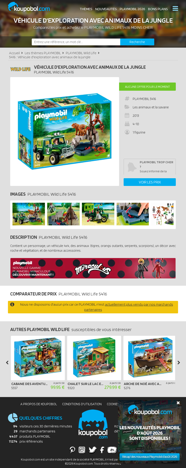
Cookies (113, 404)
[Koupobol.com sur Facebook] (102, 449)
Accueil (14, 53)
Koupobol (32, 7)
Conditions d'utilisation (82, 404)
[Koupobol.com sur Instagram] (82, 449)
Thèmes (86, 9)
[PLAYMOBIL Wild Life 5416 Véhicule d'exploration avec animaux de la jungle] (28, 224)
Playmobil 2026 (132, 9)
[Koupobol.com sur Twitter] (92, 449)
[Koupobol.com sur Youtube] (112, 449)
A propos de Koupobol (38, 404)
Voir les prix (150, 182)
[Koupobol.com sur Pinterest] (72, 449)
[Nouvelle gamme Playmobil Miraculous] (93, 277)
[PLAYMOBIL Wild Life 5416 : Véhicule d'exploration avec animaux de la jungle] (64, 131)
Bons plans (158, 9)
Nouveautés (106, 9)
